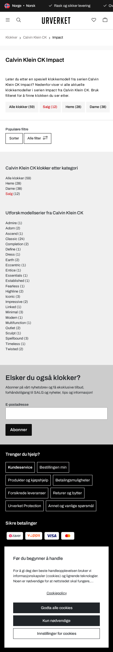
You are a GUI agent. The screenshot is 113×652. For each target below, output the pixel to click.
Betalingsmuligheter (72, 480)
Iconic (10, 297)
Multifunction (15, 323)
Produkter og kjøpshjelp (28, 480)
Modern (11, 318)
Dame (10, 189)
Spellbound (14, 338)
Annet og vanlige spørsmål (71, 506)
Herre (9, 183)
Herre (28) (73, 107)
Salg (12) (50, 107)
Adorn (10, 228)
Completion (14, 244)
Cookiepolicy (57, 593)
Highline (11, 291)
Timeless (12, 344)
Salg (9, 194)
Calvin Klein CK (35, 37)
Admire (11, 223)
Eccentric (13, 265)
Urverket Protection (24, 506)
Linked (10, 307)
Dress (10, 254)
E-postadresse (17, 405)
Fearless (12, 286)
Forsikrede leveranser (27, 493)
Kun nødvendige (56, 621)
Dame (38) (98, 107)
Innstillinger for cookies (56, 633)
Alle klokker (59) (22, 107)
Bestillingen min (53, 467)
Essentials (13, 275)
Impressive (13, 302)
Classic (11, 239)
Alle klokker (14, 178)
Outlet (10, 328)
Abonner (18, 430)
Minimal (11, 312)
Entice (10, 270)
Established (14, 281)
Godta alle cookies (56, 608)
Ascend (11, 234)
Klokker (11, 37)
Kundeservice (20, 467)
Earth (9, 260)
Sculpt (10, 333)
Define (10, 249)
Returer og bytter (67, 493)
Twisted (11, 349)
